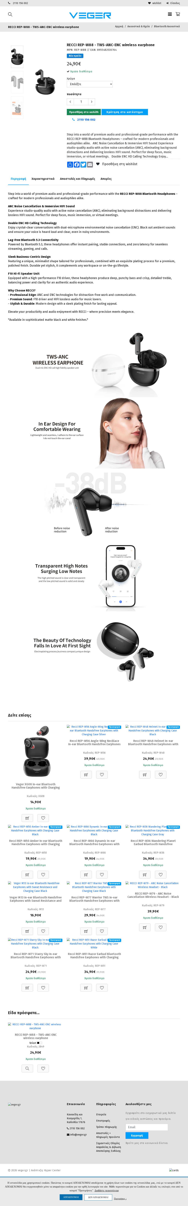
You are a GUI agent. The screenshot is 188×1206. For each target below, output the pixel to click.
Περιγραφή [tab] (18, 179)
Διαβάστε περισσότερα (107, 1190)
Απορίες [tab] (106, 179)
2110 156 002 (20, 3)
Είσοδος (175, 3)
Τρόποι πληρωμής (106, 1127)
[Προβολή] (27, 1066)
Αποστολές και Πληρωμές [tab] (77, 179)
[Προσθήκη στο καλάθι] (27, 816)
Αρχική (119, 26)
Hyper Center (52, 1170)
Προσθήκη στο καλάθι (83, 112)
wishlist (156, 3)
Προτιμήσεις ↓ (120, 1198)
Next (60, 83)
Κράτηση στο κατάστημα (124, 112)
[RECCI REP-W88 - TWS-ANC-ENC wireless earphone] (45, 82)
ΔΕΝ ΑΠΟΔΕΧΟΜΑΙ (98, 1197)
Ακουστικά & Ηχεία (138, 26)
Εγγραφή (137, 1135)
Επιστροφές (103, 1120)
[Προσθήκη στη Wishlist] (43, 816)
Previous (30, 83)
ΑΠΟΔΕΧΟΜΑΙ (71, 1197)
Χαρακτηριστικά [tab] (43, 179)
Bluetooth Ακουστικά (167, 26)
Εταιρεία (101, 1114)
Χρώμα (71, 78)
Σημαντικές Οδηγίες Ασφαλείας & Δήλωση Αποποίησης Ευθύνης (108, 1147)
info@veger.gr (78, 1134)
